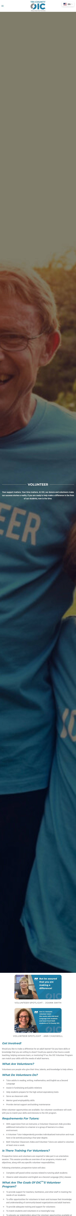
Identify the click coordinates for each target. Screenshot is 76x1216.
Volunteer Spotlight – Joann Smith (38, 1003)
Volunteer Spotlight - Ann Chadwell (38, 1036)
